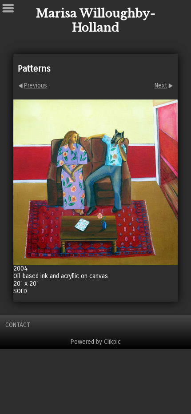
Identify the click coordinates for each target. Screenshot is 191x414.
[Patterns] (95, 182)
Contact (17, 325)
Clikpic (112, 342)
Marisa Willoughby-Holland (95, 20)
